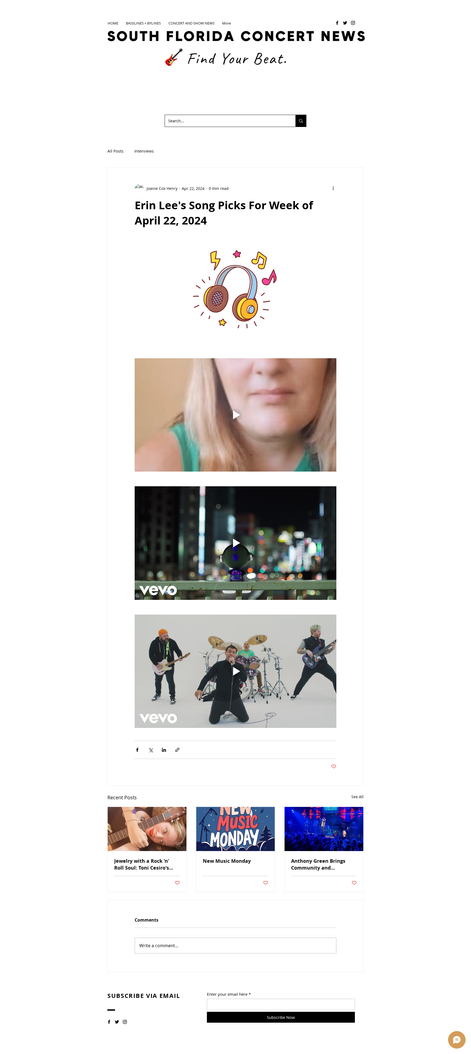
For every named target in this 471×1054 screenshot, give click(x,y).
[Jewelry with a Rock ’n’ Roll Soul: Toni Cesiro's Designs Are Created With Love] (147, 829)
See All (357, 796)
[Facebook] (337, 23)
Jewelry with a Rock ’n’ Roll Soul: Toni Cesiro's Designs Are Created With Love (145, 864)
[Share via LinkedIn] (164, 749)
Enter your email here (227, 994)
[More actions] (333, 188)
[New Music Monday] (235, 829)
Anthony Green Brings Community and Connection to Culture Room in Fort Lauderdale (322, 864)
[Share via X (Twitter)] (150, 749)
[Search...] (300, 121)
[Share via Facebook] (137, 749)
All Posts (115, 151)
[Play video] (235, 415)
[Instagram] (353, 23)
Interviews (144, 151)
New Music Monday (227, 861)
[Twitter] (345, 23)
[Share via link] (177, 749)
